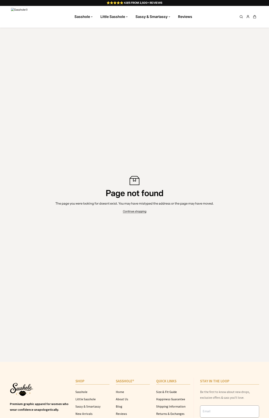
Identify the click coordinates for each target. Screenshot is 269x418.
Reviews (185, 17)
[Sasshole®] (20, 17)
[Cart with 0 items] (255, 17)
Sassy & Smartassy (151, 17)
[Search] (241, 17)
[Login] (248, 17)
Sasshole (82, 17)
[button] (255, 17)
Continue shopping (134, 211)
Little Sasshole (112, 17)
